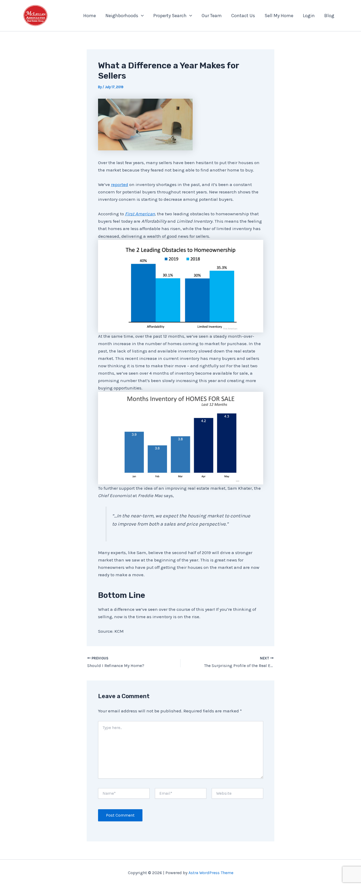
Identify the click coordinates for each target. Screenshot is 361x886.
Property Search (170, 15)
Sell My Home (279, 15)
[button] (141, 15)
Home (89, 15)
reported (119, 184)
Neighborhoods (121, 15)
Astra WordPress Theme (210, 872)
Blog (329, 15)
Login (309, 15)
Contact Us (243, 15)
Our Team (212, 15)
